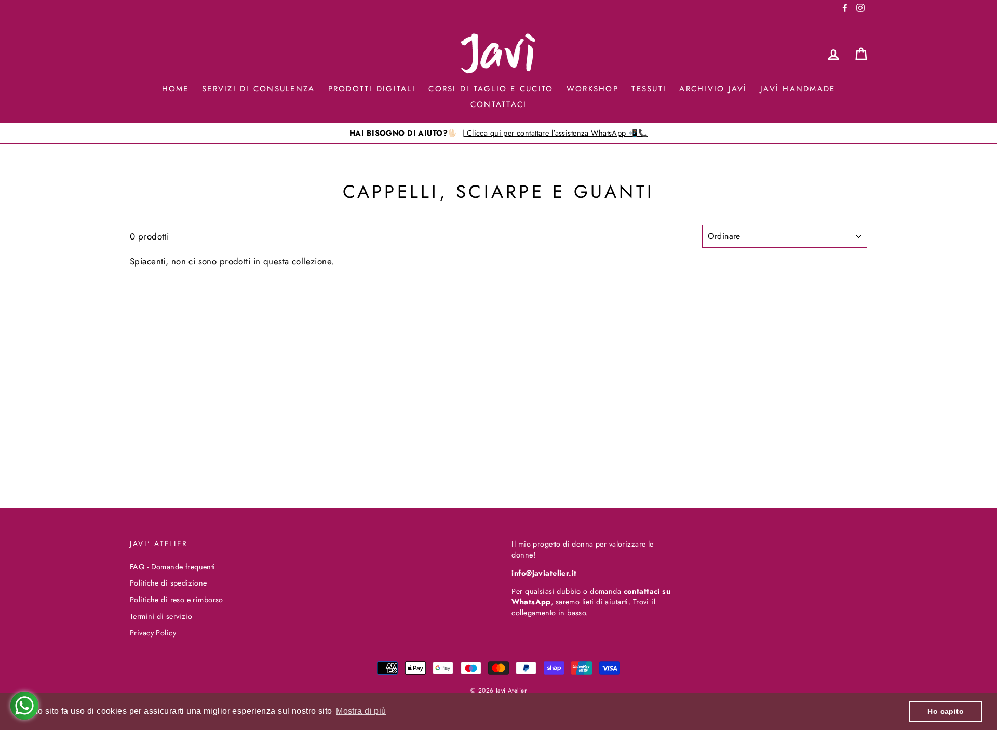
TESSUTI (648, 89)
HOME (175, 89)
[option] (498, 133)
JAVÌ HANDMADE (797, 89)
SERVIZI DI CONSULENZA (258, 89)
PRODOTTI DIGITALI (371, 89)
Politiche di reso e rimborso (176, 599)
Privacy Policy (153, 633)
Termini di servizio (161, 616)
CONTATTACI (498, 104)
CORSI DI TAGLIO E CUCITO (490, 89)
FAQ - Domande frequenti (172, 567)
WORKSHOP (592, 89)
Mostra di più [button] (361, 711)
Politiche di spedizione (168, 583)
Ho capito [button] (945, 711)
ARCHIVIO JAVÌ (713, 89)
